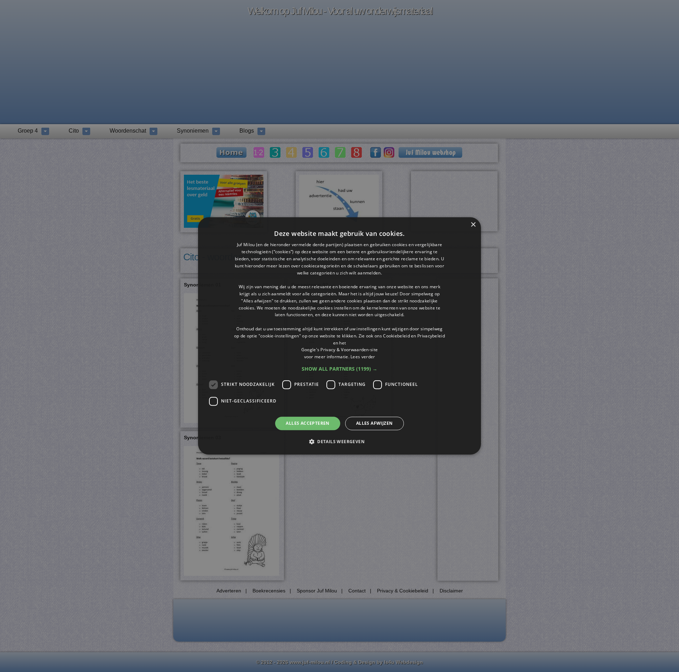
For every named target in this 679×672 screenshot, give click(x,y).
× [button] (473, 224)
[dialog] (339, 335)
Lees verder (362, 357)
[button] (339, 369)
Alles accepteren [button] (307, 423)
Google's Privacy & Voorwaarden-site (339, 350)
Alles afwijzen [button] (374, 423)
